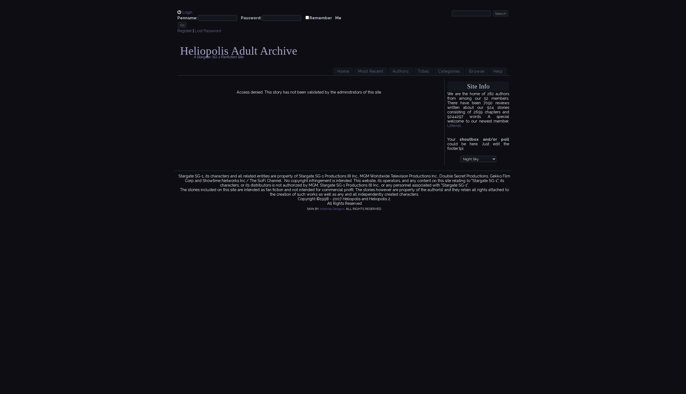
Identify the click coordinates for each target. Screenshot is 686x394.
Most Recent (370, 71)
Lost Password (208, 30)
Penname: (187, 18)
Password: (251, 18)
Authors (401, 71)
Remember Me (325, 18)
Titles (423, 71)
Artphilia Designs (332, 209)
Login (187, 12)
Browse (476, 71)
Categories (449, 71)
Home (343, 71)
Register (184, 30)
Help (498, 71)
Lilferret (454, 125)
